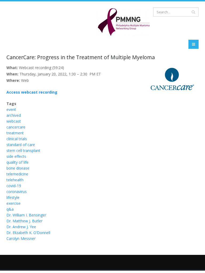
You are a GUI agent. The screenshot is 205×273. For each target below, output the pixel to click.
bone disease (17, 168)
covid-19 (13, 185)
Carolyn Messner (21, 238)
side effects (16, 156)
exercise (13, 203)
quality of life (17, 162)
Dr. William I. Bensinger (26, 215)
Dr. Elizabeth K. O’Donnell (28, 232)
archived (13, 115)
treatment (15, 132)
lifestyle (12, 197)
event (11, 109)
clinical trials (16, 138)
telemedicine (17, 173)
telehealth (14, 179)
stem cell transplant (23, 150)
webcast (13, 121)
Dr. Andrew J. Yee (21, 226)
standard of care (20, 144)
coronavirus (16, 191)
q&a (10, 209)
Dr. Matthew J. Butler (24, 220)
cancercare (15, 127)
